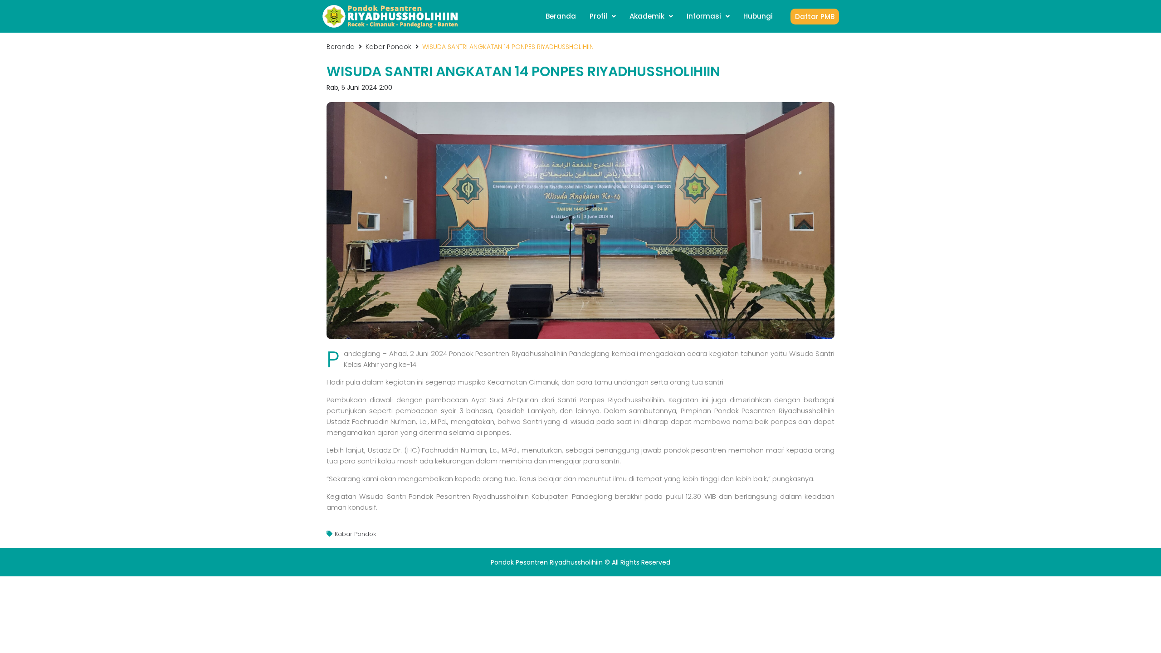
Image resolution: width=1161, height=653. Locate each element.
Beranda (341, 46)
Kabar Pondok (388, 46)
